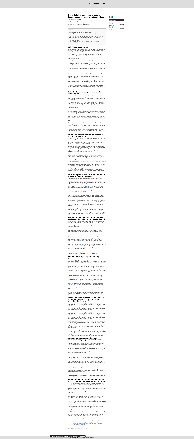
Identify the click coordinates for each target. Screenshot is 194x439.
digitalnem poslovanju (74, 85)
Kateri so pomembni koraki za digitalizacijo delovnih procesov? (85, 425)
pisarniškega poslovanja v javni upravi (86, 244)
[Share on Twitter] (111, 17)
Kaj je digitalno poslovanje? (74, 31)
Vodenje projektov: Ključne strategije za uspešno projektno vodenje (85, 422)
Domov (91, 9)
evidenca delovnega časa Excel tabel (88, 95)
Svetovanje (108, 9)
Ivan (80, 19)
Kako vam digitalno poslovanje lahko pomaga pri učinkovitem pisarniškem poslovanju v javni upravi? (87, 36)
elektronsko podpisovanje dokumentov (85, 186)
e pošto (74, 284)
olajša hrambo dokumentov (83, 374)
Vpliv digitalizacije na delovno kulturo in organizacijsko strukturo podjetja (86, 420)
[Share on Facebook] (109, 17)
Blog (113, 9)
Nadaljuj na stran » (122, 24)
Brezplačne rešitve (97, 9)
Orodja (103, 9)
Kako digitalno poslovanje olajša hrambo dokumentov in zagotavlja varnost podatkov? (84, 41)
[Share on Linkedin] (112, 17)
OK (82, 436)
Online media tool (97, 3)
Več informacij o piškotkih (74, 436)
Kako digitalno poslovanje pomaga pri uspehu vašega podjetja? (80, 32)
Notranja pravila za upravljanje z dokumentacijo (77, 303)
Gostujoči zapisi (118, 9)
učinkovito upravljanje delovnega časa (80, 411)
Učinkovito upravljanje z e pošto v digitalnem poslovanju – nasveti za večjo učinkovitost (84, 37)
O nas (123, 9)
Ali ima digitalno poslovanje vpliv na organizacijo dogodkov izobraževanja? (82, 33)
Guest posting (84, 428)
